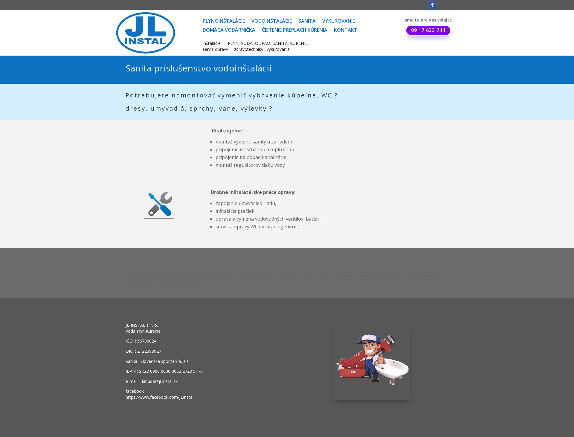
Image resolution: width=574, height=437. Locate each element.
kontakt (345, 30)
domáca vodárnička (229, 30)
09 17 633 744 (428, 30)
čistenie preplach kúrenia (294, 30)
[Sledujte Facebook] (432, 5)
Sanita (307, 21)
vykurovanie (338, 21)
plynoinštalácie (224, 21)
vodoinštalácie (271, 21)
